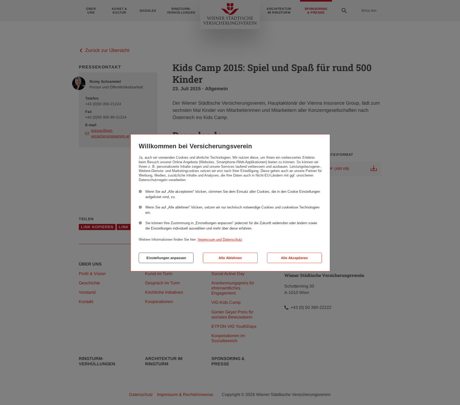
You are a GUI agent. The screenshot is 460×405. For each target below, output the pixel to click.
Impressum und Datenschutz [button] (220, 240)
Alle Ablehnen (230, 258)
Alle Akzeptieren (294, 258)
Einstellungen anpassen (166, 258)
